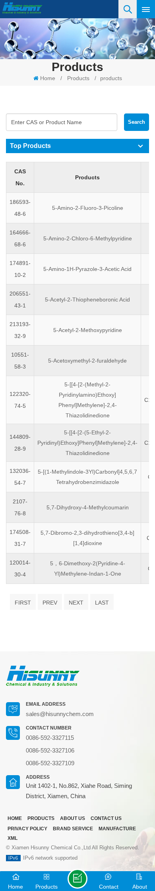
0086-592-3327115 (50, 737)
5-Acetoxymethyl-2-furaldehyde (87, 360)
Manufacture (117, 828)
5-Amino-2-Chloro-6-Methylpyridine (87, 238)
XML (12, 838)
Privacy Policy (27, 828)
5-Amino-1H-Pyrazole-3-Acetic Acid (87, 269)
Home (47, 78)
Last (102, 602)
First (23, 602)
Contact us (106, 818)
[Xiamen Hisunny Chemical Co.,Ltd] (22, 8)
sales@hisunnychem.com (60, 713)
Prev (50, 602)
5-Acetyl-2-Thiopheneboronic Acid (87, 299)
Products (78, 78)
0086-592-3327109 (50, 763)
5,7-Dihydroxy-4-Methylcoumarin (87, 507)
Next (76, 602)
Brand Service (73, 828)
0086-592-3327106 (50, 750)
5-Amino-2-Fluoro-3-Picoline (87, 208)
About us (72, 818)
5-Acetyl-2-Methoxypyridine (87, 330)
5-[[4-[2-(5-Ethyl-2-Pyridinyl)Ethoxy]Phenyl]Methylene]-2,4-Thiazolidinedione (87, 442)
